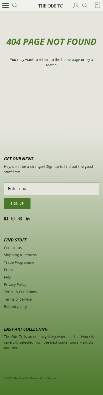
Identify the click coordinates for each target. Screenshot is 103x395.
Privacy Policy (15, 284)
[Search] (16, 5)
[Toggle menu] (5, 5)
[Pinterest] (20, 218)
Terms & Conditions (20, 291)
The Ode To (21, 378)
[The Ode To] (50, 5)
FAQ (7, 277)
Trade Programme (19, 262)
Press (8, 269)
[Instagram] (13, 218)
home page (70, 59)
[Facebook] (6, 218)
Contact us (13, 247)
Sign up (17, 203)
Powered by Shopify (43, 378)
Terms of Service (18, 299)
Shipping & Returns (20, 254)
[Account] (75, 5)
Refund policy (15, 306)
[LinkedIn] (28, 218)
